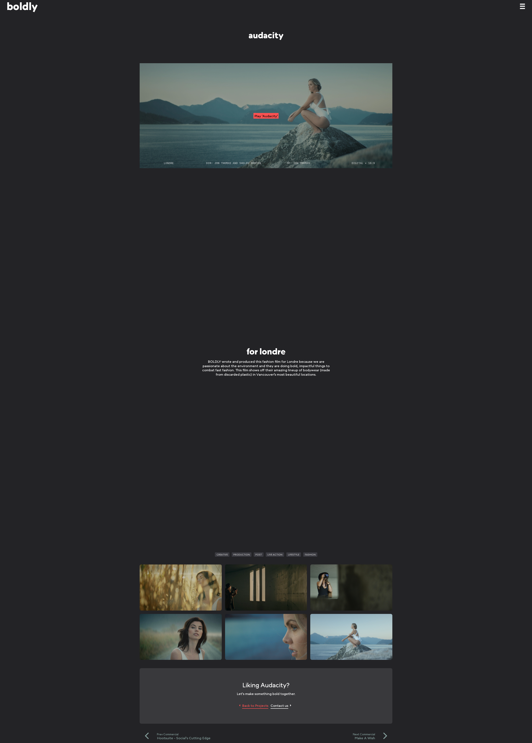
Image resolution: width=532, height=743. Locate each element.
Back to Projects (255, 705)
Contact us (279, 705)
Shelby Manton (250, 163)
